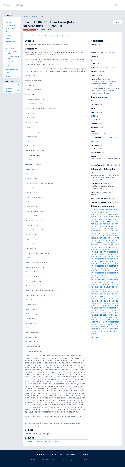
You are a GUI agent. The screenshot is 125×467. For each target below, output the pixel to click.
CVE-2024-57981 (108, 226)
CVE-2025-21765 (108, 268)
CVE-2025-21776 (104, 270)
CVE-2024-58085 (113, 245)
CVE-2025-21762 (100, 266)
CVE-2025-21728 (105, 256)
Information (31, 36)
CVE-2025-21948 (104, 305)
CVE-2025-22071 (108, 324)
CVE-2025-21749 (108, 261)
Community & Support (56, 454)
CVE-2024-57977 (100, 224)
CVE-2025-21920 (104, 298)
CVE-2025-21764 (96, 268)
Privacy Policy (67, 460)
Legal (77, 460)
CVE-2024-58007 (101, 231)
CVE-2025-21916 (107, 296)
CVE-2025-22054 (114, 322)
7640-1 (96, 337)
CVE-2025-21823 (100, 280)
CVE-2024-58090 (96, 247)
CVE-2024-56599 (104, 221)
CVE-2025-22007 (96, 317)
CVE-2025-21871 (96, 289)
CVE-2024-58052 (101, 238)
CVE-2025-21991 (107, 310)
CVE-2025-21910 (112, 294)
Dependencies (42, 36)
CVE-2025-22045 (101, 322)
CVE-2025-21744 (96, 261)
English (117, 22)
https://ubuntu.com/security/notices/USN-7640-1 (42, 441)
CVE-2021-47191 (99, 210)
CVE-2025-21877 (107, 289)
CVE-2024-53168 (108, 219)
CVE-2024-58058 (96, 240)
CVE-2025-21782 (100, 273)
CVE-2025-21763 (112, 266)
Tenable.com (40, 454)
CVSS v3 (94, 141)
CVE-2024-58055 (113, 238)
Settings (116, 5)
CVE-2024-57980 (96, 226)
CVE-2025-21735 (100, 259)
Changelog (65, 36)
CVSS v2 (94, 116)
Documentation (72, 454)
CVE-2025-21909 (100, 294)
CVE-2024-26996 (113, 217)
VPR (92, 100)
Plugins (19, 4)
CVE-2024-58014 (108, 233)
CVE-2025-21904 (104, 291)
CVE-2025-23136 (112, 329)
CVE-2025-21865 (100, 287)
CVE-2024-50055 (96, 219)
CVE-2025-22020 (111, 137)
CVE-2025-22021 (105, 319)
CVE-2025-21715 (100, 252)
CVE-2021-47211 (111, 210)
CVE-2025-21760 (104, 263)
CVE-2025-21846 (96, 282)
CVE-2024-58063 (108, 240)
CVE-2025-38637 (108, 331)
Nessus (33, 16)
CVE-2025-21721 (107, 254)
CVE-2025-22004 (101, 315)
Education (85, 454)
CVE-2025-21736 (112, 259)
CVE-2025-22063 (96, 324)
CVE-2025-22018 (108, 317)
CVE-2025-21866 (112, 287)
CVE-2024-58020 (105, 235)
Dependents (54, 36)
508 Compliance (88, 460)
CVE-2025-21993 (104, 312)
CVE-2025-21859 (104, 284)
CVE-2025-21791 (107, 275)
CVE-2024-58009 (113, 231)
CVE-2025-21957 (100, 308)
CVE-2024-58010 (96, 233)
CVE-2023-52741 (108, 212)
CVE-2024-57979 (113, 224)
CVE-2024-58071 (105, 242)
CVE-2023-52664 (96, 212)
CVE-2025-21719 (96, 254)
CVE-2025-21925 (101, 301)
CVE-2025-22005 (113, 315)
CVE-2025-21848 (108, 282)
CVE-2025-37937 (96, 331)
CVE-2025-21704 (104, 249)
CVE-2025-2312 (100, 329)
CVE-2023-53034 (105, 214)
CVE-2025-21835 (112, 280)
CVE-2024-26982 (101, 217)
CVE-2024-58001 (105, 228)
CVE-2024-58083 (101, 245)
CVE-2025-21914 (96, 296)
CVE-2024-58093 (108, 247)
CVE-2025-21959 (112, 308)
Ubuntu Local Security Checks (106, 67)
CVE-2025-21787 (96, 275)
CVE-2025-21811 (104, 277)
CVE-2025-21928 (96, 303)
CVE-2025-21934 (108, 303)
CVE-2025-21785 (112, 273)
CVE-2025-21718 (112, 252)
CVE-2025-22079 (105, 327)
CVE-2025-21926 (113, 301)
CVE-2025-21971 (96, 310)
